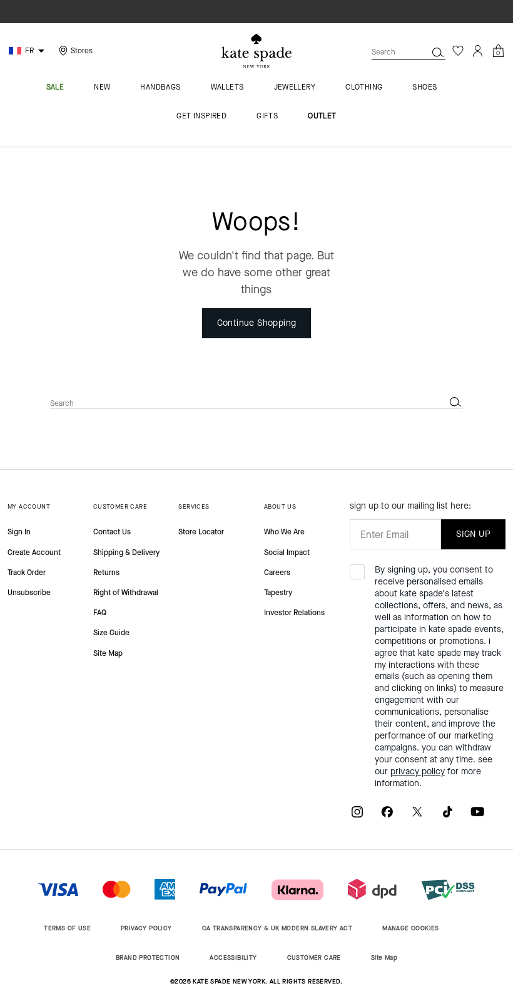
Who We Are (284, 532)
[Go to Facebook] (387, 811)
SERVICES (193, 506)
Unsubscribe (29, 593)
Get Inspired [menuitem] (201, 116)
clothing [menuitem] (363, 87)
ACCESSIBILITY (233, 957)
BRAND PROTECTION (148, 957)
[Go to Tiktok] (447, 811)
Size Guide (111, 633)
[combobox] (408, 52)
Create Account (34, 552)
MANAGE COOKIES (410, 928)
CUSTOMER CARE (120, 506)
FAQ (99, 613)
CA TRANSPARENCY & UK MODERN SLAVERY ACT (277, 928)
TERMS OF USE (67, 928)
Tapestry (278, 593)
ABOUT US (280, 506)
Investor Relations (294, 613)
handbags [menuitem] (160, 87)
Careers (277, 573)
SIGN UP (473, 534)
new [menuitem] (102, 87)
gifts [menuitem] (267, 116)
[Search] (437, 52)
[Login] (477, 50)
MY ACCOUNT (29, 506)
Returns (106, 573)
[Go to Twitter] (417, 811)
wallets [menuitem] (227, 87)
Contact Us (112, 532)
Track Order (27, 573)
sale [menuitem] (55, 87)
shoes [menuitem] (424, 87)
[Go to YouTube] (477, 811)
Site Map (108, 653)
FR (29, 51)
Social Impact (287, 552)
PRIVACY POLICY (146, 928)
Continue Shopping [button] (257, 323)
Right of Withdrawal (125, 593)
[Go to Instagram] (357, 811)
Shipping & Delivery (126, 552)
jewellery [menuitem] (295, 87)
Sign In (19, 532)
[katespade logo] (256, 51)
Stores (82, 51)
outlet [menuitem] (322, 116)
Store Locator (201, 532)
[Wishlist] (457, 50)
